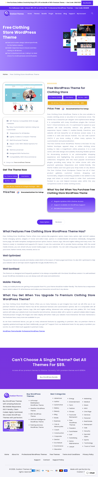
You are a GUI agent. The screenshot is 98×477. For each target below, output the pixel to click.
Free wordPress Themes (22, 162)
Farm (71, 405)
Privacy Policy (88, 454)
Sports (86, 440)
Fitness (71, 412)
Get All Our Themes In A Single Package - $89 (67, 103)
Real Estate (88, 421)
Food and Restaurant (73, 416)
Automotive (58, 405)
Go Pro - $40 (9, 181)
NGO (85, 408)
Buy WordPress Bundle (49, 377)
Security (87, 431)
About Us (15, 454)
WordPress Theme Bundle (12, 331)
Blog (55, 414)
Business (57, 421)
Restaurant (88, 424)
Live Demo (25, 176)
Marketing (87, 399)
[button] (92, 13)
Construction (59, 433)
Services (87, 415)
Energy (71, 399)
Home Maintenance (74, 442)
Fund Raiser (73, 431)
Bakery (56, 408)
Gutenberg (73, 438)
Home (5, 74)
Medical (87, 402)
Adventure (58, 398)
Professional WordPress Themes (33, 331)
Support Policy (58, 460)
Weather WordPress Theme (38, 409)
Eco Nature (58, 443)
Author (56, 401)
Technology (88, 443)
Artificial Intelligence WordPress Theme (38, 421)
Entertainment (74, 402)
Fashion (72, 408)
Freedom (72, 428)
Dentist (57, 439)
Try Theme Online (10, 176)
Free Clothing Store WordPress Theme (24, 74)
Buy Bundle (87, 3)
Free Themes (55, 454)
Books (56, 418)
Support (37, 460)
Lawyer (71, 447)
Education (58, 449)
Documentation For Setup (32, 192)
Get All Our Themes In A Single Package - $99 (23, 186)
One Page (87, 412)
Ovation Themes (22, 469)
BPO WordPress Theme (36, 415)
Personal (87, 418)
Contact (46, 460)
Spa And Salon (87, 435)
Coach (56, 430)
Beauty (56, 411)
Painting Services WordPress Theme (37, 426)
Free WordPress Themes (73, 422)
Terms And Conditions (71, 454)
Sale (85, 428)
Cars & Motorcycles (58, 425)
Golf (70, 435)
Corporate (58, 436)
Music (86, 405)
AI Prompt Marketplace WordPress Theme (37, 403)
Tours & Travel (89, 446)
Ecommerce (58, 446)
